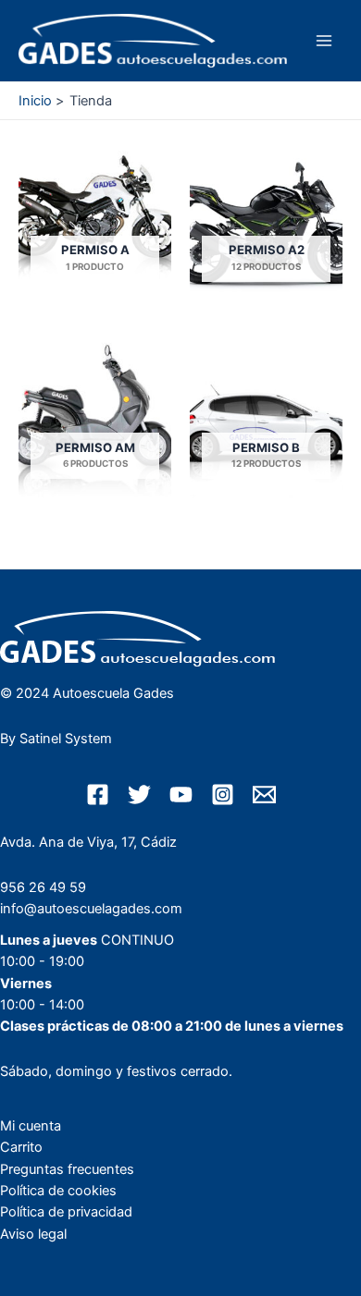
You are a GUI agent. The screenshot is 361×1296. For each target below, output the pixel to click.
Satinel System (65, 738)
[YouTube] (181, 794)
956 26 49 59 (43, 887)
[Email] (264, 794)
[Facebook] (97, 794)
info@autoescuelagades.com (91, 908)
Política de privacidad (66, 1212)
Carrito (21, 1147)
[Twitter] (139, 794)
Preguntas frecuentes (67, 1169)
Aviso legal (33, 1234)
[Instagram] (222, 794)
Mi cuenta (30, 1126)
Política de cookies (58, 1190)
